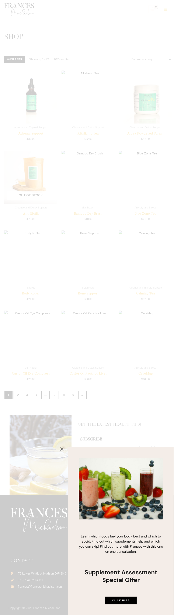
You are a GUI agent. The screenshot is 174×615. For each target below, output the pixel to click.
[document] (87, 307)
